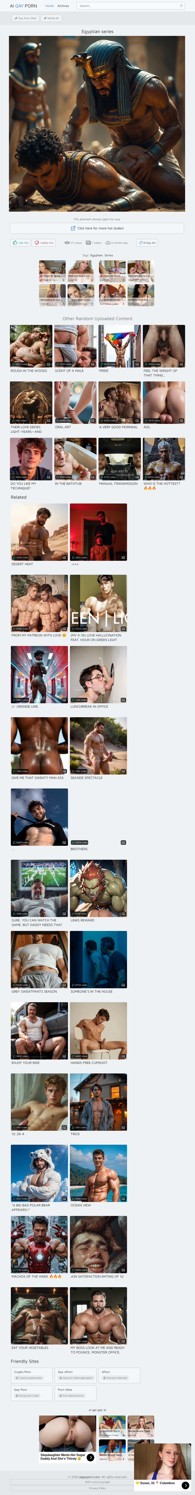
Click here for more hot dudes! (100, 228)
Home (50, 5)
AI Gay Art (149, 242)
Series (109, 255)
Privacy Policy (97, 1488)
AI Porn (23, 5)
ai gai (93, 1410)
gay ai (102, 1410)
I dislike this (46, 242)
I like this (23, 242)
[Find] (181, 6)
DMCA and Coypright (97, 1482)
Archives (63, 5)
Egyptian (96, 255)
